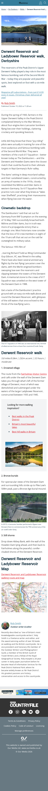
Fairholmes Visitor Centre (34, 374)
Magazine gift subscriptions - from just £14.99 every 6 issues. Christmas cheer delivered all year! (22, 95)
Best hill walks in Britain (23, 431)
